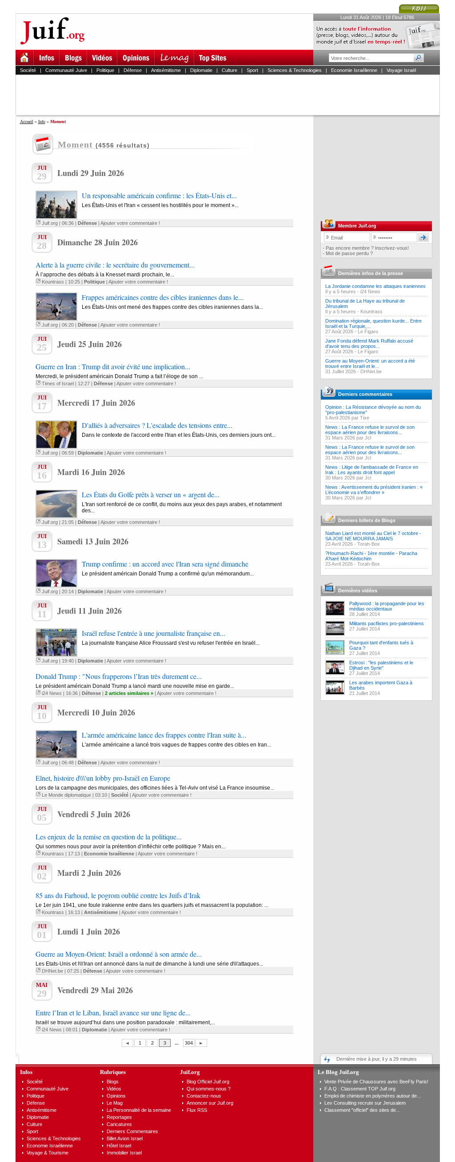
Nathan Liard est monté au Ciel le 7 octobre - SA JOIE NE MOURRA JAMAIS (373, 536)
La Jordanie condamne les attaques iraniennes (375, 286)
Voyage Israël (401, 70)
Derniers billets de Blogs (366, 520)
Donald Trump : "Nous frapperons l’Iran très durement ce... (119, 676)
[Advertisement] (231, 95)
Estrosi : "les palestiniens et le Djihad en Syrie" (381, 665)
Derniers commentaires (365, 394)
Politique (105, 70)
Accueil (26, 121)
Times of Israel (58, 383)
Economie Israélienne (354, 70)
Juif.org (50, 223)
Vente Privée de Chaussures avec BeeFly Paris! (376, 1081)
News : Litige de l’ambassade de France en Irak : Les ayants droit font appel (371, 469)
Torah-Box (368, 544)
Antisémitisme (166, 70)
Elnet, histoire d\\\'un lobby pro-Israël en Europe (103, 778)
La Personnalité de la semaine (139, 1110)
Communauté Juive (66, 70)
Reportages (119, 1117)
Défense (133, 70)
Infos (26, 1072)
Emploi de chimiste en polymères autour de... (372, 1095)
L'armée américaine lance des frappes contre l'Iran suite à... (164, 734)
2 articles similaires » (129, 693)
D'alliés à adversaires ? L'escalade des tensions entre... (157, 425)
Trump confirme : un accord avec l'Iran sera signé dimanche (165, 563)
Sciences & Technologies (294, 70)
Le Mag (115, 1103)
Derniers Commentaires (132, 1131)
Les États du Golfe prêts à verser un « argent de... (151, 494)
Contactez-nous (204, 1095)
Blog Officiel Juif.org (208, 1081)
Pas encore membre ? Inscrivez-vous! (367, 248)
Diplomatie (201, 70)
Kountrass (53, 281)
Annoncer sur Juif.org (210, 1103)
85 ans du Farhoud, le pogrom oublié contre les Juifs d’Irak (118, 895)
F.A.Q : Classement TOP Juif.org (359, 1088)
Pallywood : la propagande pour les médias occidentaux (386, 606)
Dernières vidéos (357, 590)
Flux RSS (197, 1110)
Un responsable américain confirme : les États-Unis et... (159, 195)
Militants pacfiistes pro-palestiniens (386, 623)
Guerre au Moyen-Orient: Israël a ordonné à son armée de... (119, 953)
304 (189, 1043)
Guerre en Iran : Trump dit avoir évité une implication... (113, 366)
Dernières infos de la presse (370, 273)
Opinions (116, 1095)
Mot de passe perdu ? (349, 253)
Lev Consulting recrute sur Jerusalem (365, 1103)
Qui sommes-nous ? (209, 1088)
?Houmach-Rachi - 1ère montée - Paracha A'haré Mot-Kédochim (371, 556)
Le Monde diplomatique (66, 795)
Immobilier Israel (124, 1152)
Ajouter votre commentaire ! (130, 223)
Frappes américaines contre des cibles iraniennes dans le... (162, 297)
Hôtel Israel (119, 1145)
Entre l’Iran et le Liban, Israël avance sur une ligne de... (113, 1012)
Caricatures (119, 1124)
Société (28, 70)
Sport (252, 70)
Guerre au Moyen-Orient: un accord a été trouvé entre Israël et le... (370, 363)
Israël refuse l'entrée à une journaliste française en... (153, 633)
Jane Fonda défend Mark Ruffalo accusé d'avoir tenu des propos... (369, 343)
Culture (229, 70)
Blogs (113, 1081)
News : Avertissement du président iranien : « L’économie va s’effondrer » (374, 489)
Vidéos (114, 1088)
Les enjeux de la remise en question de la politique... (109, 836)
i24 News (52, 693)
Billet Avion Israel (125, 1138)
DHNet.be (52, 971)
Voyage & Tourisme (47, 1152)
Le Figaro (368, 331)
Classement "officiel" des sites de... (362, 1110)
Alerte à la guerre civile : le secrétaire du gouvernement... (115, 264)
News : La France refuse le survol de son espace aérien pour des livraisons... (370, 429)
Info (41, 121)
